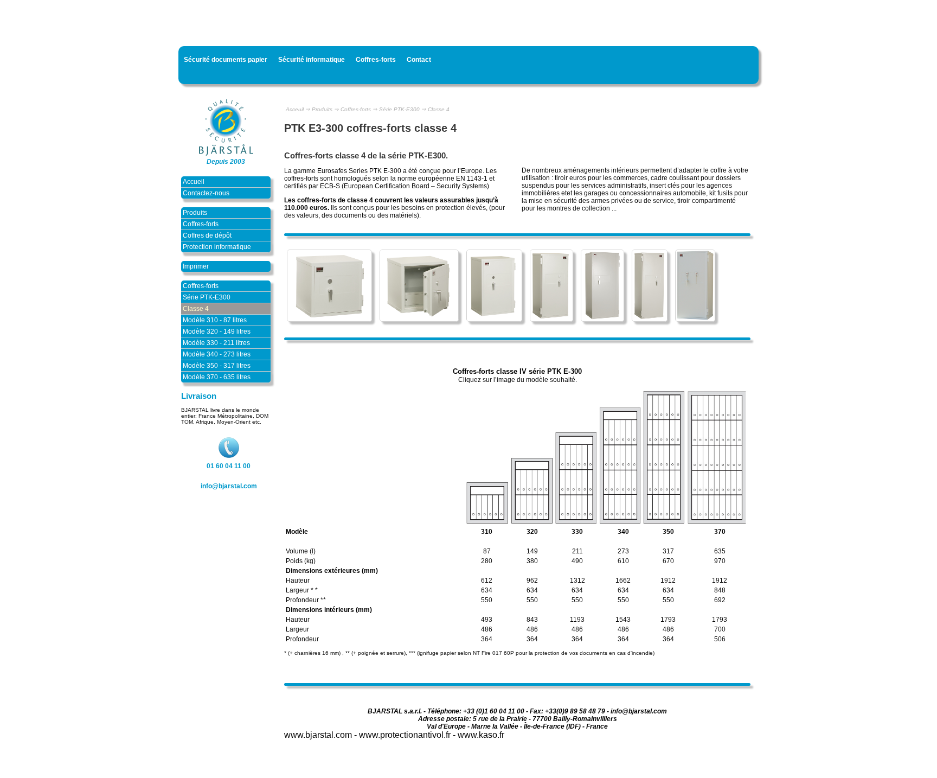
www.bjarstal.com (318, 734)
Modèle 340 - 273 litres (217, 354)
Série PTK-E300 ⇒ (402, 109)
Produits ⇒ (325, 109)
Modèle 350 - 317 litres (217, 365)
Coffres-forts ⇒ (359, 109)
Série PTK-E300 (206, 297)
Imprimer (196, 266)
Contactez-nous (206, 193)
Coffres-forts (201, 224)
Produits (195, 212)
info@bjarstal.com (229, 486)
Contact (419, 59)
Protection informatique (217, 247)
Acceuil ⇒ (298, 109)
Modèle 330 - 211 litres (216, 343)
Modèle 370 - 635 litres (217, 377)
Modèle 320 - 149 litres (217, 331)
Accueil (193, 182)
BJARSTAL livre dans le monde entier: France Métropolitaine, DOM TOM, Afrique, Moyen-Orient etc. (224, 416)
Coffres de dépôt (207, 235)
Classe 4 (196, 309)
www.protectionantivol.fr (405, 734)
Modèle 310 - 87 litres (215, 320)
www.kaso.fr (481, 734)
